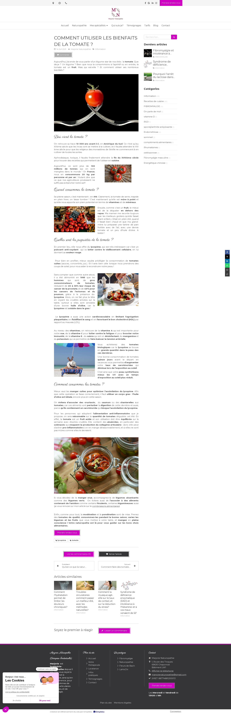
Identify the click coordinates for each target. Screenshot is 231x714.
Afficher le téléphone (163, 671)
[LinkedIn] (152, 3)
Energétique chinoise (154, 163)
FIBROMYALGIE (152, 106)
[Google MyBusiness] (149, 3)
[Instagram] (156, 3)
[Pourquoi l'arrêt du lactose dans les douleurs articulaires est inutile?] (148, 77)
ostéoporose (150, 152)
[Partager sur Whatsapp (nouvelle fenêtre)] (227, 265)
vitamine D (149, 116)
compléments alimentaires (157, 142)
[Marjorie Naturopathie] (116, 19)
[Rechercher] (174, 37)
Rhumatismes (151, 147)
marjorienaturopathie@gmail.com (169, 674)
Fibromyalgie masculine (156, 157)
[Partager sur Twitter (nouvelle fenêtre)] (227, 256)
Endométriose (151, 132)
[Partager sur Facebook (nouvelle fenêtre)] (227, 252)
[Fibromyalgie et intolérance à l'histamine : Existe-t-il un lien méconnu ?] (148, 53)
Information (150, 96)
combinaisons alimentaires (105, 506)
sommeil (148, 137)
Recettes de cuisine (154, 101)
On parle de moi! (152, 111)
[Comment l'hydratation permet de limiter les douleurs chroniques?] (63, 585)
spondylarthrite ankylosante (158, 127)
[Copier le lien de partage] (227, 274)
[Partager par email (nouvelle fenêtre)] (227, 270)
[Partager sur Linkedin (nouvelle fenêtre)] (227, 261)
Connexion (175, 711)
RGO (146, 121)
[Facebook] (145, 3)
